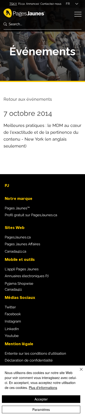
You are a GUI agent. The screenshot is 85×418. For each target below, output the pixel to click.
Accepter (41, 399)
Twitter (10, 307)
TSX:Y (13, 3)
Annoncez (32, 3)
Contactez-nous (50, 3)
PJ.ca (21, 3)
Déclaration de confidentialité (29, 360)
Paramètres (41, 409)
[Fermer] (78, 372)
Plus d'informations (43, 387)
